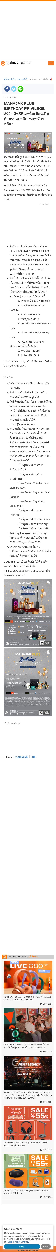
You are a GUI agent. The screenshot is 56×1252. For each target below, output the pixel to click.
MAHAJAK (21, 757)
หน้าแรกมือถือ (9, 79)
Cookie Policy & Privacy (18, 1241)
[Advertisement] (28, 30)
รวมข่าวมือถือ (22, 79)
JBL (33, 757)
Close (45, 1246)
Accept (22, 1246)
